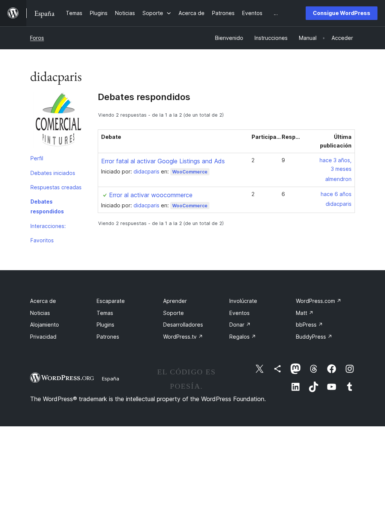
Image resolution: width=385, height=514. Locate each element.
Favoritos (42, 240)
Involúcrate (243, 301)
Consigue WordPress (341, 13)
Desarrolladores (183, 324)
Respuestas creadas (56, 187)
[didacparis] (58, 121)
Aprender (175, 301)
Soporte (173, 313)
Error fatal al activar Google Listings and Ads (163, 161)
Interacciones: (48, 226)
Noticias (40, 313)
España (110, 379)
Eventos (239, 313)
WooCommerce (190, 172)
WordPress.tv (183, 336)
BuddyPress (314, 336)
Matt (305, 313)
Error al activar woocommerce (150, 195)
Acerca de (43, 301)
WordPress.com (318, 301)
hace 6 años (336, 194)
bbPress (309, 324)
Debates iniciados (52, 173)
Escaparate (111, 301)
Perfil (36, 158)
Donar (240, 324)
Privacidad (43, 336)
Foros (37, 38)
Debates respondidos (47, 206)
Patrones (108, 336)
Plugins (105, 324)
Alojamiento (44, 324)
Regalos (242, 336)
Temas (105, 313)
